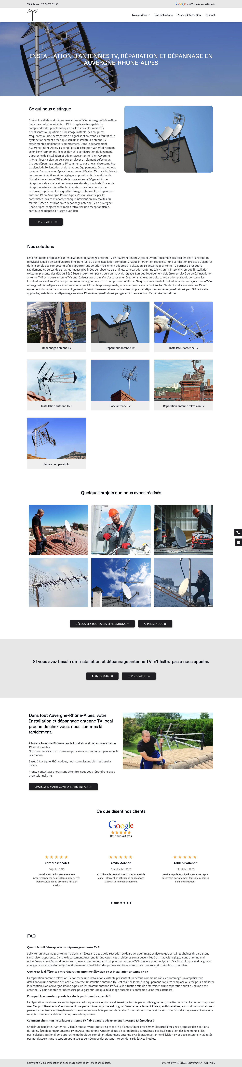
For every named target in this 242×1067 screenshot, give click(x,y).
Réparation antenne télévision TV (183, 406)
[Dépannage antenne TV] (56, 322)
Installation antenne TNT (56, 406)
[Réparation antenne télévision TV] (183, 380)
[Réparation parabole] (56, 438)
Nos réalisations (163, 14)
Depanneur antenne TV (120, 348)
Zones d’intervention (189, 14)
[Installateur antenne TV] (183, 322)
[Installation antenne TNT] (56, 380)
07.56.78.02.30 (49, 4)
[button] (111, 903)
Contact (210, 14)
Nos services (139, 14)
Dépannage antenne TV (56, 348)
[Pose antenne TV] (120, 380)
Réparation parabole (56, 464)
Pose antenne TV (120, 406)
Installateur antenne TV (183, 348)
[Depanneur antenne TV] (120, 322)
